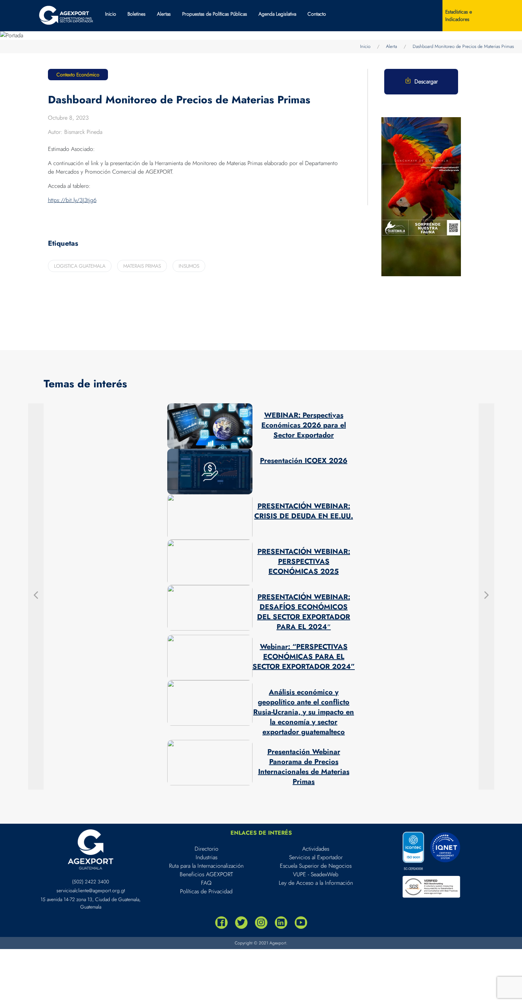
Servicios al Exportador (316, 857)
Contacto (317, 13)
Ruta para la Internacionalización (206, 866)
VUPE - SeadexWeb (315, 874)
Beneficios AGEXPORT (206, 874)
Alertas (164, 13)
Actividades (315, 849)
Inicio (110, 13)
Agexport (278, 943)
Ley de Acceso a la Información (316, 883)
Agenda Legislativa (277, 13)
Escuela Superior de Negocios (316, 866)
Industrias (206, 857)
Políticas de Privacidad (206, 891)
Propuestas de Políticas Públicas (214, 13)
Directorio (206, 849)
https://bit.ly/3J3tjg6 (72, 200)
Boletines (136, 13)
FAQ (206, 883)
